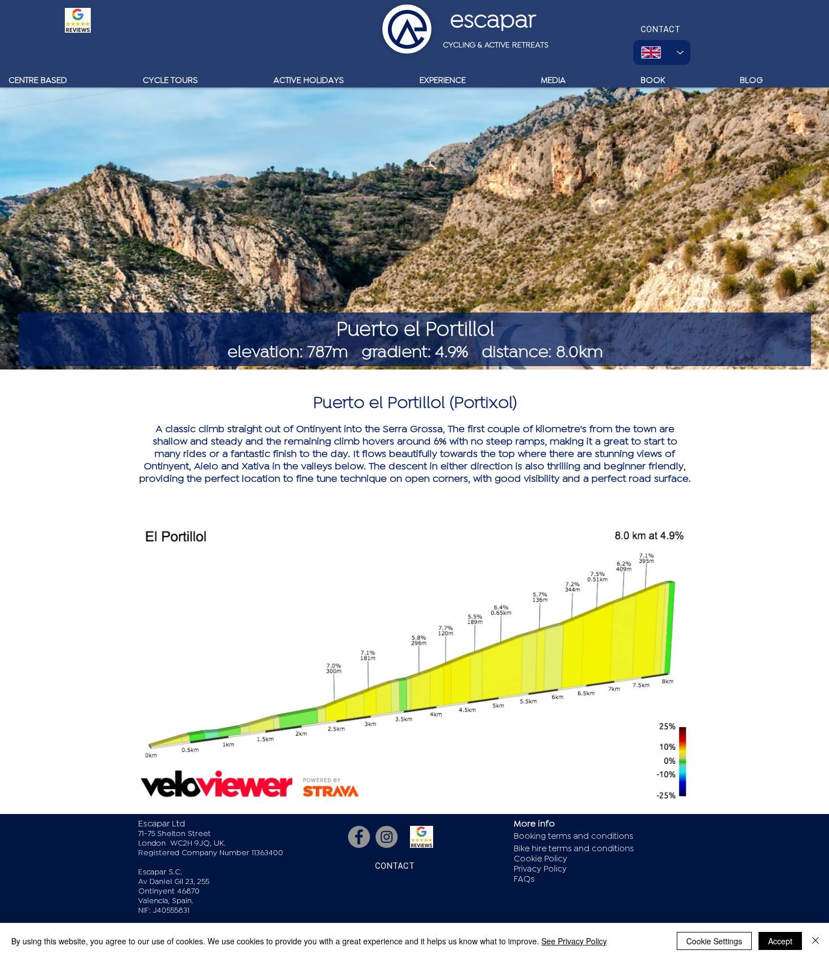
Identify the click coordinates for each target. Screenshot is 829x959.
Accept (780, 941)
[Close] (815, 941)
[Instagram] (387, 837)
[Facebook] (359, 837)
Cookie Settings (714, 941)
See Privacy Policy (574, 941)
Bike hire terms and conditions (574, 848)
